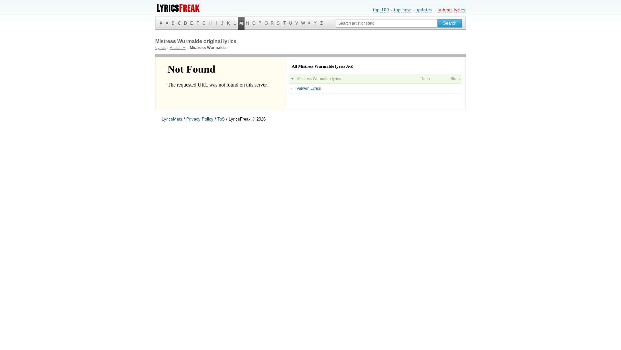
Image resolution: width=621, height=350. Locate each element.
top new (402, 9)
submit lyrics (452, 9)
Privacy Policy (199, 119)
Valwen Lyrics (309, 88)
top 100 (381, 9)
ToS (221, 119)
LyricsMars (172, 119)
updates (424, 9)
